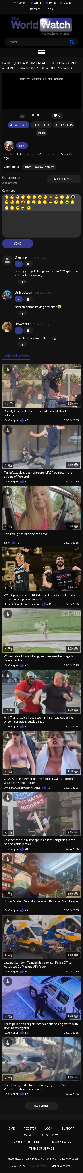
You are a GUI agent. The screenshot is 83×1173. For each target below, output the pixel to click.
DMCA (27, 1135)
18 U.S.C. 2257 (49, 1135)
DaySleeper (11, 420)
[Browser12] (7, 327)
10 (6, 710)
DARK (52, 2)
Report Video (41, 125)
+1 (28, 264)
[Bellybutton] (7, 295)
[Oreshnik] (7, 260)
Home (11, 1128)
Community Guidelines (25, 1142)
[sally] (9, 146)
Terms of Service (41, 1148)
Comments (11, 177)
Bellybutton (23, 292)
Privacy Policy (60, 1142)
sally (22, 145)
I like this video (22, 116)
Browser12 (23, 323)
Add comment (64, 179)
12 (6, 404)
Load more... (42, 1106)
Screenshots (64, 125)
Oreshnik (21, 257)
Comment (8, 191)
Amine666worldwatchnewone (22, 604)
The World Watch (36, 1166)
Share (41, 132)
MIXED (67, 2)
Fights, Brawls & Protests (39, 167)
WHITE (38, 2)
